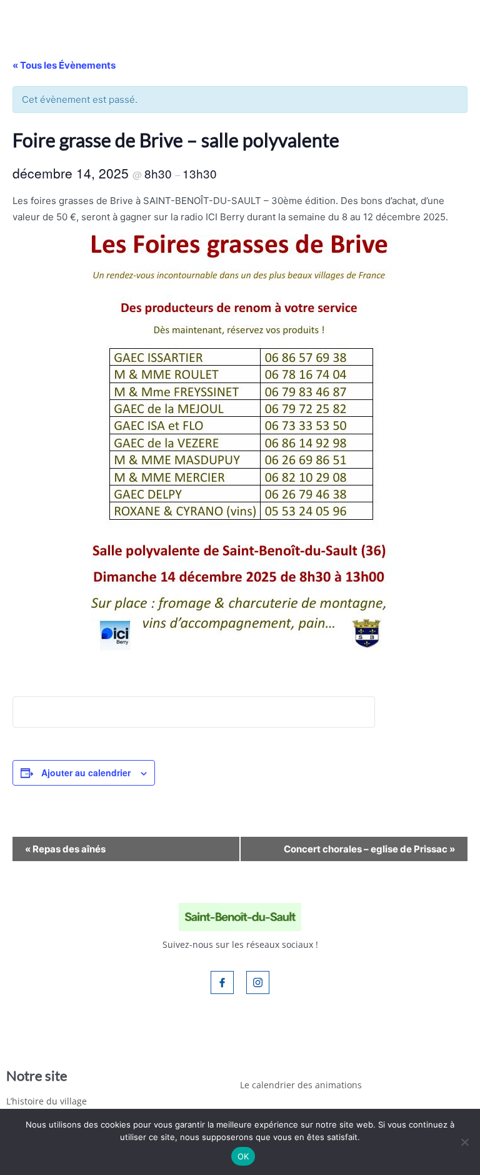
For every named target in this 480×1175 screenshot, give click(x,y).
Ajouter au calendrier (86, 772)
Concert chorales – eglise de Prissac (369, 849)
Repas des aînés (65, 849)
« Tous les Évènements (64, 65)
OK (243, 1156)
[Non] (464, 1142)
